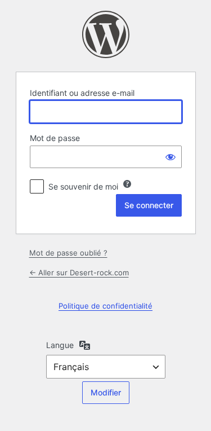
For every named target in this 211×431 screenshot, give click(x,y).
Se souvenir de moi (83, 186)
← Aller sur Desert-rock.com (79, 272)
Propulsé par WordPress (105, 34)
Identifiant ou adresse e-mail (82, 93)
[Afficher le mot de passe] (170, 157)
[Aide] (127, 184)
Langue (60, 345)
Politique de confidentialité (105, 305)
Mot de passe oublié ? (68, 252)
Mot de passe (55, 138)
